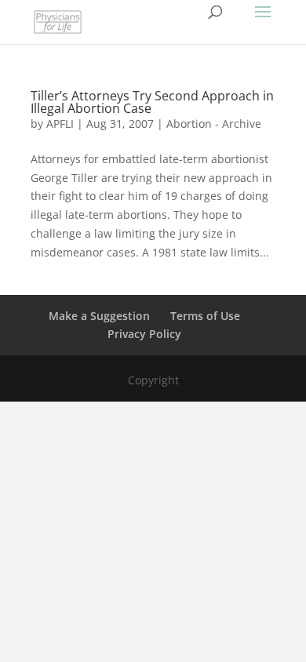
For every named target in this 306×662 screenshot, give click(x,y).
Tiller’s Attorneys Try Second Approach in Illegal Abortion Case (152, 102)
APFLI (60, 123)
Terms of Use (205, 315)
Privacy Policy (144, 333)
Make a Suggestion (99, 315)
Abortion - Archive (213, 123)
